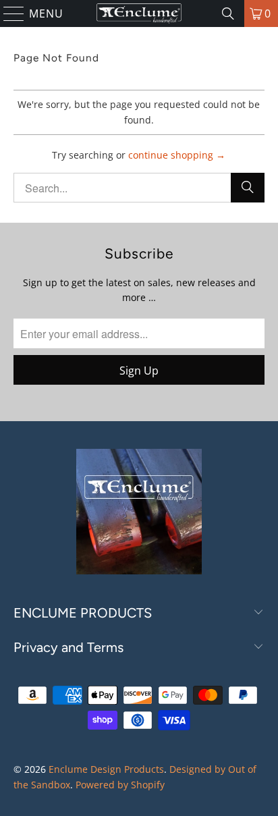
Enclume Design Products (106, 769)
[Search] (228, 13)
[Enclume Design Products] (139, 13)
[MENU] (8, 13)
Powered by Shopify (120, 784)
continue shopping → (176, 154)
